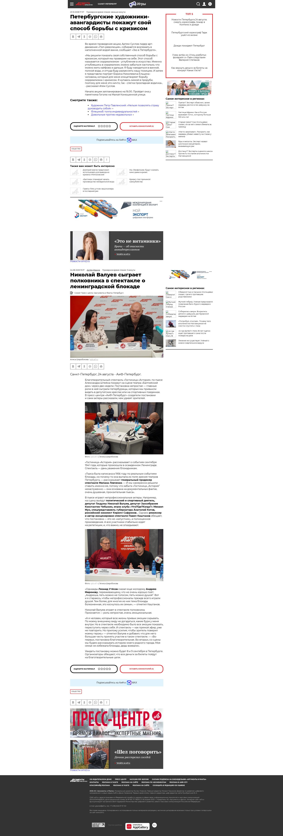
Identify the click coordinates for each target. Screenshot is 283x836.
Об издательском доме (101, 779)
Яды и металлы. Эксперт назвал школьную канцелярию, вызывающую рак (192, 143)
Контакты (94, 782)
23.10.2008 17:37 (77, 12)
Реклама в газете (110, 782)
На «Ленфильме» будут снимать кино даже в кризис (144, 171)
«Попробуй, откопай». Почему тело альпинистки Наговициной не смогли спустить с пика (194, 323)
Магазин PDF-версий (139, 779)
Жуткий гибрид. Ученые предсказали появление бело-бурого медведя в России (195, 304)
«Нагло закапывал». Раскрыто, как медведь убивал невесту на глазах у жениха (194, 134)
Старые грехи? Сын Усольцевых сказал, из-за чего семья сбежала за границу (194, 124)
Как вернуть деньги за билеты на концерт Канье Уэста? (189, 69)
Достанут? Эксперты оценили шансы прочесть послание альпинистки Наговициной (195, 153)
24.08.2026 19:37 (77, 270)
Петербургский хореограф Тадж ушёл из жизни (189, 33)
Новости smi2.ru (80, 261)
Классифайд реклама (100, 785)
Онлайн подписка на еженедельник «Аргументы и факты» (179, 779)
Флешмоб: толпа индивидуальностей (114, 111)
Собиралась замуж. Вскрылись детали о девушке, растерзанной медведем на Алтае (193, 313)
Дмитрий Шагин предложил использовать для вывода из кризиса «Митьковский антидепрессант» (89, 173)
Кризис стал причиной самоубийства (139, 180)
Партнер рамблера (115, 825)
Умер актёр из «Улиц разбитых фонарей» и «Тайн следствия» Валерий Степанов (189, 57)
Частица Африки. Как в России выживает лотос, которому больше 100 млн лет (194, 114)
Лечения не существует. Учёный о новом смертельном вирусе (193, 341)
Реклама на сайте (129, 782)
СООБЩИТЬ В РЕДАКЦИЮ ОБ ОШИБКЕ (169, 785)
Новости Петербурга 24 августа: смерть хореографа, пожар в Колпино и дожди (189, 22)
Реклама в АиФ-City (178, 782)
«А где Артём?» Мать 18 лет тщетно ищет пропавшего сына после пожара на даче (194, 333)
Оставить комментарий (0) (141, 126)
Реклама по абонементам (154, 782)
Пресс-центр (120, 779)
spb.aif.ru (94, 359)
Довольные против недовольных (111, 114)
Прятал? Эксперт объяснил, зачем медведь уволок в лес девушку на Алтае (194, 104)
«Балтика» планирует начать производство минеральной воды (98, 180)
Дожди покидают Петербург (189, 45)
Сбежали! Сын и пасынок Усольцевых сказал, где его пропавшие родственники (195, 294)
